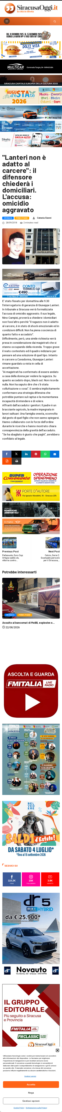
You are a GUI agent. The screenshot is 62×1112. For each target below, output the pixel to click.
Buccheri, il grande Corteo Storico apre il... (28, 657)
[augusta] (31, 95)
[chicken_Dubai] (31, 49)
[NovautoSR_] (31, 935)
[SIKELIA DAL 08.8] (31, 139)
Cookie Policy (19, 1108)
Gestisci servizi (30, 1076)
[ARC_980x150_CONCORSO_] (31, 34)
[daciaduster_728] (31, 274)
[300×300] (31, 829)
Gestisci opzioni (31, 1101)
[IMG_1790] (31, 112)
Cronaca (8, 218)
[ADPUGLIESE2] (31, 526)
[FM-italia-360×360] (31, 690)
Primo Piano (22, 218)
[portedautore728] (31, 492)
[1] (31, 1026)
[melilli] (31, 759)
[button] (57, 1050)
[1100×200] (31, 80)
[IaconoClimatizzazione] (31, 289)
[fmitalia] (31, 126)
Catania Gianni (44, 218)
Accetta (31, 1084)
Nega (31, 1092)
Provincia (27, 650)
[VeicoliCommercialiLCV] (31, 66)
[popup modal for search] (55, 21)
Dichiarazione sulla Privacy (36, 1108)
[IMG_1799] (31, 477)
